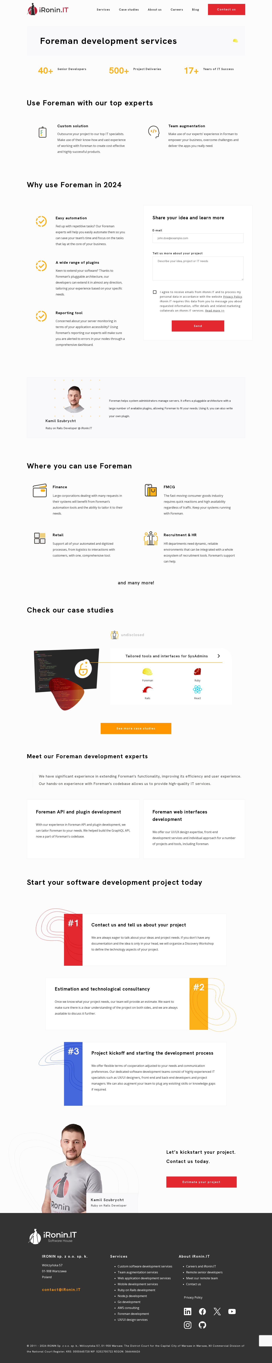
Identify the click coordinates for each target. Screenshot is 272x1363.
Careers (177, 9)
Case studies (129, 9)
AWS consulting (128, 1308)
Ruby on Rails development (136, 1290)
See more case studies (136, 728)
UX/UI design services (133, 1320)
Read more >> (214, 310)
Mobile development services (138, 1284)
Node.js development (132, 1296)
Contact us (226, 9)
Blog (195, 9)
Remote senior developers (204, 1272)
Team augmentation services (138, 1272)
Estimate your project (201, 1182)
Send (198, 326)
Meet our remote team (202, 1278)
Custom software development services (145, 1266)
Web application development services (144, 1278)
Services (103, 9)
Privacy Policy (232, 296)
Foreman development (133, 1314)
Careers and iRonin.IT (201, 1266)
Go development (129, 1302)
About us (155, 9)
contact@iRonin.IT (61, 1289)
